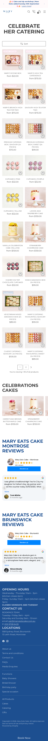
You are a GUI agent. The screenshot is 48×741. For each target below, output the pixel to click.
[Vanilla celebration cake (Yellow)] (12, 232)
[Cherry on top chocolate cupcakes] (12, 266)
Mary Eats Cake (23, 721)
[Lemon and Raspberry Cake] (35, 197)
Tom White (15, 495)
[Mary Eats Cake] (7, 11)
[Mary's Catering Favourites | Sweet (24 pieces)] (35, 337)
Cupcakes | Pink (12, 179)
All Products (8, 699)
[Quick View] (20, 67)
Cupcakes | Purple (35, 179)
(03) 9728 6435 (11, 624)
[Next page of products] (31, 367)
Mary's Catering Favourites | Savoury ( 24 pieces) (35, 316)
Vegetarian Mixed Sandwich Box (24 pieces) (12, 316)
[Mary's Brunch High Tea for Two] (12, 94)
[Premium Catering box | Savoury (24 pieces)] (12, 128)
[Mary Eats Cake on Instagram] (7, 641)
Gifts (4, 712)
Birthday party (9, 687)
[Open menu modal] (44, 11)
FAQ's (5, 662)
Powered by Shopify (10, 726)
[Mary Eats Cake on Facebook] (3, 641)
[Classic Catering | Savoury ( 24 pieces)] (12, 337)
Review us (24, 468)
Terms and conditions (13, 653)
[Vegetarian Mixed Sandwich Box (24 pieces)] (12, 301)
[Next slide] (43, 488)
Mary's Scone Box (12, 73)
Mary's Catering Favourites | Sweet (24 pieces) (35, 353)
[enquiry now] (33, 11)
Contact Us (7, 657)
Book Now (24, 737)
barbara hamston (18, 569)
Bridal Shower (9, 683)
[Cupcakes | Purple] (35, 165)
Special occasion (10, 691)
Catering (6, 708)
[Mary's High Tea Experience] (35, 59)
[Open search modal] (28, 11)
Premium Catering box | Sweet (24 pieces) (35, 144)
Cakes (5, 703)
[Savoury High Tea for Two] (35, 94)
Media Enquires (10, 666)
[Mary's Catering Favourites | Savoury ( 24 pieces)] (35, 301)
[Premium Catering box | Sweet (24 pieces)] (35, 128)
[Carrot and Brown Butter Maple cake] (12, 406)
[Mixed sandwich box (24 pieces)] (35, 266)
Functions (7, 674)
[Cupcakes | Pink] (12, 165)
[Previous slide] (4, 488)
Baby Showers (9, 678)
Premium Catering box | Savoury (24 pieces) (12, 144)
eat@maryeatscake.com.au (21, 621)
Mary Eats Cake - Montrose (26, 459)
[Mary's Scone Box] (12, 59)
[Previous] (3, 4)
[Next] (44, 4)
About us (6, 649)
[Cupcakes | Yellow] (12, 197)
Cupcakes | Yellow (13, 211)
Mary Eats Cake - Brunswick (27, 533)
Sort (26, 44)
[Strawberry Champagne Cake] (35, 232)
